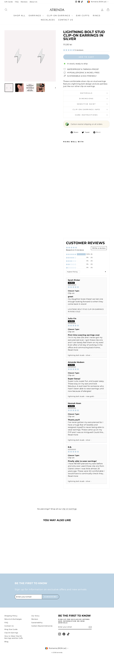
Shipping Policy (10, 616)
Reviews (24, 2)
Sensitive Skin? (86, 104)
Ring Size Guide (10, 629)
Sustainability (37, 622)
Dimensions (86, 98)
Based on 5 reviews (75, 250)
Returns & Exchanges (13, 619)
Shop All (19, 15)
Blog (6, 642)
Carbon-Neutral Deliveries (42, 626)
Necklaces (48, 20)
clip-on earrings (69, 509)
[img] (86, 287)
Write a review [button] (99, 248)
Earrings (35, 15)
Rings (96, 15)
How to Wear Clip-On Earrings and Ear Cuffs (13, 637)
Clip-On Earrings (59, 15)
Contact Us (65, 20)
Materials (86, 93)
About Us (33, 2)
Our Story (35, 616)
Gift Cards (8, 2)
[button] (69, 50)
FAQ (16, 2)
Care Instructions (86, 115)
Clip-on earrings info (86, 109)
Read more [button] (73, 350)
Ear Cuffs (83, 15)
